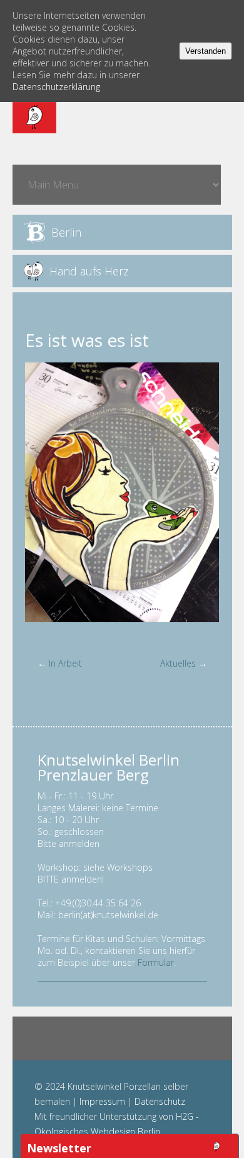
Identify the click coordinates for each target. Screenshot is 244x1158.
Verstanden (205, 51)
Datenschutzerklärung (56, 87)
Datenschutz (160, 1101)
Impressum (102, 1101)
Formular (156, 962)
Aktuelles (178, 663)
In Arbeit (65, 663)
